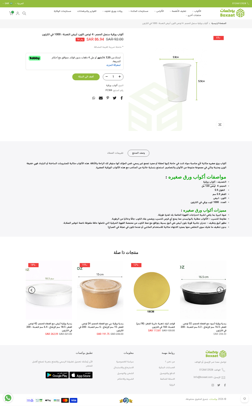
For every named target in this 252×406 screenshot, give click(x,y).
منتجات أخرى (194, 15)
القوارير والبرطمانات (86, 11)
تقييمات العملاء (115, 153)
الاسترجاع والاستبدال (124, 368)
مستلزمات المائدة (139, 11)
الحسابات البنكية (167, 368)
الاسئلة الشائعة (167, 379)
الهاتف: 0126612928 (209, 370)
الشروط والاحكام (125, 379)
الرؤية (172, 385)
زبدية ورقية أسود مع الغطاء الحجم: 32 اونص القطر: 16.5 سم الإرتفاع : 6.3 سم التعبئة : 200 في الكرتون (203, 327)
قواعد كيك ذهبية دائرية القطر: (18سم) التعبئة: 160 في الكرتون (155, 325)
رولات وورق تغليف (113, 11)
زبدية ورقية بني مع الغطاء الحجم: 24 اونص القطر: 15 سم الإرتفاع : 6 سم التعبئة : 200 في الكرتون (101, 327)
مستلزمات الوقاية (62, 11)
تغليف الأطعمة (179, 11)
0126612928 (239, 3)
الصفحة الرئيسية (218, 23)
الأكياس (160, 11)
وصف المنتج (138, 153)
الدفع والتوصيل (167, 373)
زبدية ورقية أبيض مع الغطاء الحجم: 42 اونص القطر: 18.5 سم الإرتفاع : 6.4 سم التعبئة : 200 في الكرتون (49, 327)
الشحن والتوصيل (125, 373)
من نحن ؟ (170, 362)
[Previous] (220, 290)
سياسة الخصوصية (125, 362)
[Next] (31, 290)
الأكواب (197, 11)
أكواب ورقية (111, 85)
